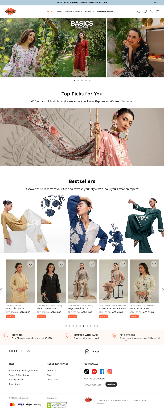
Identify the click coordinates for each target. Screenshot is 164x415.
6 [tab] (83, 325)
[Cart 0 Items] (158, 11)
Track (155, 3)
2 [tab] (78, 80)
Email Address (92, 385)
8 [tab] (90, 325)
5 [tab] (89, 80)
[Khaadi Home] (9, 11)
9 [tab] (94, 325)
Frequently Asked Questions (23, 370)
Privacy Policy (16, 379)
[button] (50, 11)
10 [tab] (97, 325)
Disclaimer (14, 384)
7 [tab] (87, 325)
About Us (51, 370)
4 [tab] (85, 80)
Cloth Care (52, 379)
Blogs (49, 375)
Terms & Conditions (19, 375)
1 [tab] (74, 80)
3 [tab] (82, 80)
